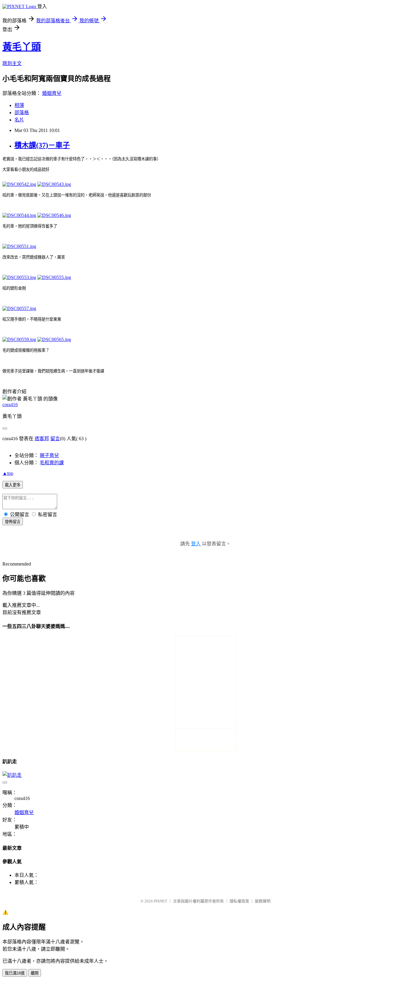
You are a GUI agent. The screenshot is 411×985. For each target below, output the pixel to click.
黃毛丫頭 (21, 46)
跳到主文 (12, 63)
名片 (19, 119)
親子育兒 (49, 455)
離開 (35, 973)
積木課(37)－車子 (42, 145)
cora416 (10, 404)
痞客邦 (42, 438)
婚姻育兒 (51, 93)
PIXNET (160, 901)
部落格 (21, 112)
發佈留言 (12, 521)
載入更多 (12, 485)
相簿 (19, 105)
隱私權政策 (239, 901)
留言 (55, 438)
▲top (7, 473)
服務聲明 (262, 901)
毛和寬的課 (52, 462)
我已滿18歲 (15, 973)
